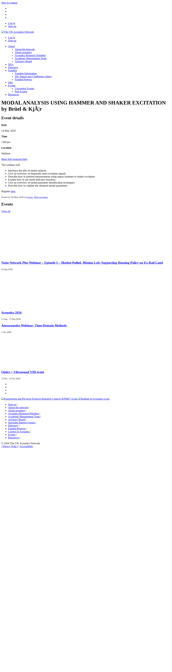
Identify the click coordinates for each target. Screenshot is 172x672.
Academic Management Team (31, 58)
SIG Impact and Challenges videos (33, 76)
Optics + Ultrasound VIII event (22, 372)
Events (11, 85)
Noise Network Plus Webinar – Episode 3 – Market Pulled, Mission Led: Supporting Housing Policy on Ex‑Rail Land (82, 262)
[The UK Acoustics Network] (17, 31)
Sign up (12, 26)
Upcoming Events (24, 88)
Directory (13, 67)
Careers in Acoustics (19, 431)
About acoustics (23, 52)
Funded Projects (23, 79)
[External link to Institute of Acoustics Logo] (94, 398)
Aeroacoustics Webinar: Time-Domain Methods (34, 325)
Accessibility (26, 446)
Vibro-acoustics (41, 197)
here (13, 191)
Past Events (21, 91)
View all (5, 211)
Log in (11, 23)
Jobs (10, 82)
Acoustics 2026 (11, 312)
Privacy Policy (10, 446)
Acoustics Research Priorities (30, 55)
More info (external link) (14, 159)
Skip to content (9, 2)
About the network (25, 49)
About (11, 46)
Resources (13, 94)
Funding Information (26, 73)
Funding (12, 70)
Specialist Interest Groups (21, 422)
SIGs (10, 64)
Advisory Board (23, 61)
